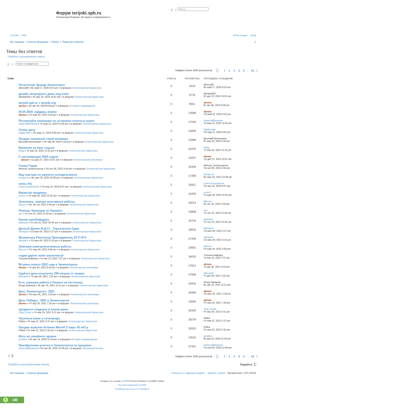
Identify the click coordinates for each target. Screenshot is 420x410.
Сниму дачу (27, 129)
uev (21, 213)
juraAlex (23, 339)
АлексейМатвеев (28, 123)
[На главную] (31, 18)
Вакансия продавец (32, 192)
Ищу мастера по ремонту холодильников (48, 174)
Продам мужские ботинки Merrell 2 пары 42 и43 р (53, 327)
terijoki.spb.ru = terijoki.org (37, 102)
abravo (22, 105)
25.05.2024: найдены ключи (38, 111)
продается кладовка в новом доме (43, 309)
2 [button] (229, 70)
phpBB (124, 381)
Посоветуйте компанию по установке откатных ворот (56, 120)
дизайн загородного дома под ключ (44, 93)
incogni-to (24, 177)
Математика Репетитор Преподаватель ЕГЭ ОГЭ (52, 237)
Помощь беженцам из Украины (40, 210)
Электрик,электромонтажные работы (45, 246)
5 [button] (244, 70)
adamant (23, 222)
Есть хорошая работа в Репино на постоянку (51, 282)
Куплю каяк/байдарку (34, 219)
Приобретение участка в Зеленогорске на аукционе (55, 345)
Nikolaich (23, 231)
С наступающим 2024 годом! (38, 156)
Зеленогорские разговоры (88, 159)
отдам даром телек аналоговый (41, 255)
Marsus (23, 204)
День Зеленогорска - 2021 (36, 291)
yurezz (22, 195)
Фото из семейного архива (37, 336)
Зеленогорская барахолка (86, 88)
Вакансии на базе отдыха (36, 147)
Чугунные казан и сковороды (39, 318)
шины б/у (25, 183)
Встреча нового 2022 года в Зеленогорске (48, 264)
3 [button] (234, 70)
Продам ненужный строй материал (43, 138)
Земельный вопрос (93, 348)
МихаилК (23, 276)
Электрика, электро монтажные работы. (47, 201)
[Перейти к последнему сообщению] (215, 84)
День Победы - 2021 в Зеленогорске (44, 300)
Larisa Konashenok (29, 186)
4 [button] (239, 70)
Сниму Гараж (28, 165)
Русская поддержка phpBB (132, 385)
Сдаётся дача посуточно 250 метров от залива (51, 273)
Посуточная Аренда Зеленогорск (42, 85)
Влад (21, 150)
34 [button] (252, 70)
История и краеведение (82, 105)
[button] (217, 70)
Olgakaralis (25, 132)
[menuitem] (23, 35)
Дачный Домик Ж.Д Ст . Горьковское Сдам (49, 228)
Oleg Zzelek (25, 312)
